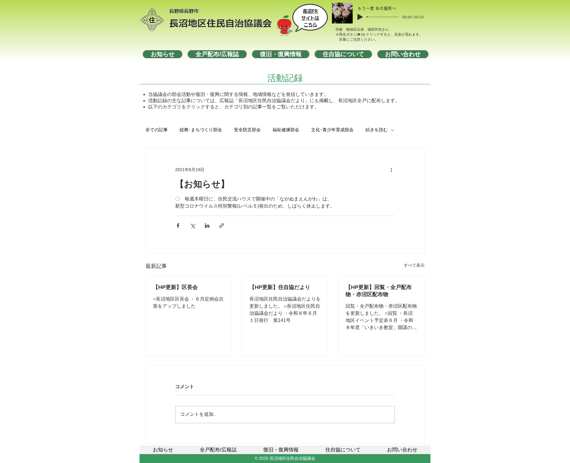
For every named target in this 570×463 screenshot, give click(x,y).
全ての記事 (156, 130)
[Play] (360, 17)
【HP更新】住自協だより (279, 287)
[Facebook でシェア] (178, 225)
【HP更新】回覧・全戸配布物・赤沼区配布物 (379, 290)
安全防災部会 (247, 130)
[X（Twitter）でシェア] (192, 225)
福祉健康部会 (286, 130)
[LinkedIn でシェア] (207, 225)
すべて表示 (414, 265)
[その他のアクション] (391, 169)
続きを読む (376, 130)
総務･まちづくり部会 (201, 130)
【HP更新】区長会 (175, 287)
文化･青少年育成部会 (332, 130)
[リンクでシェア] (221, 225)
